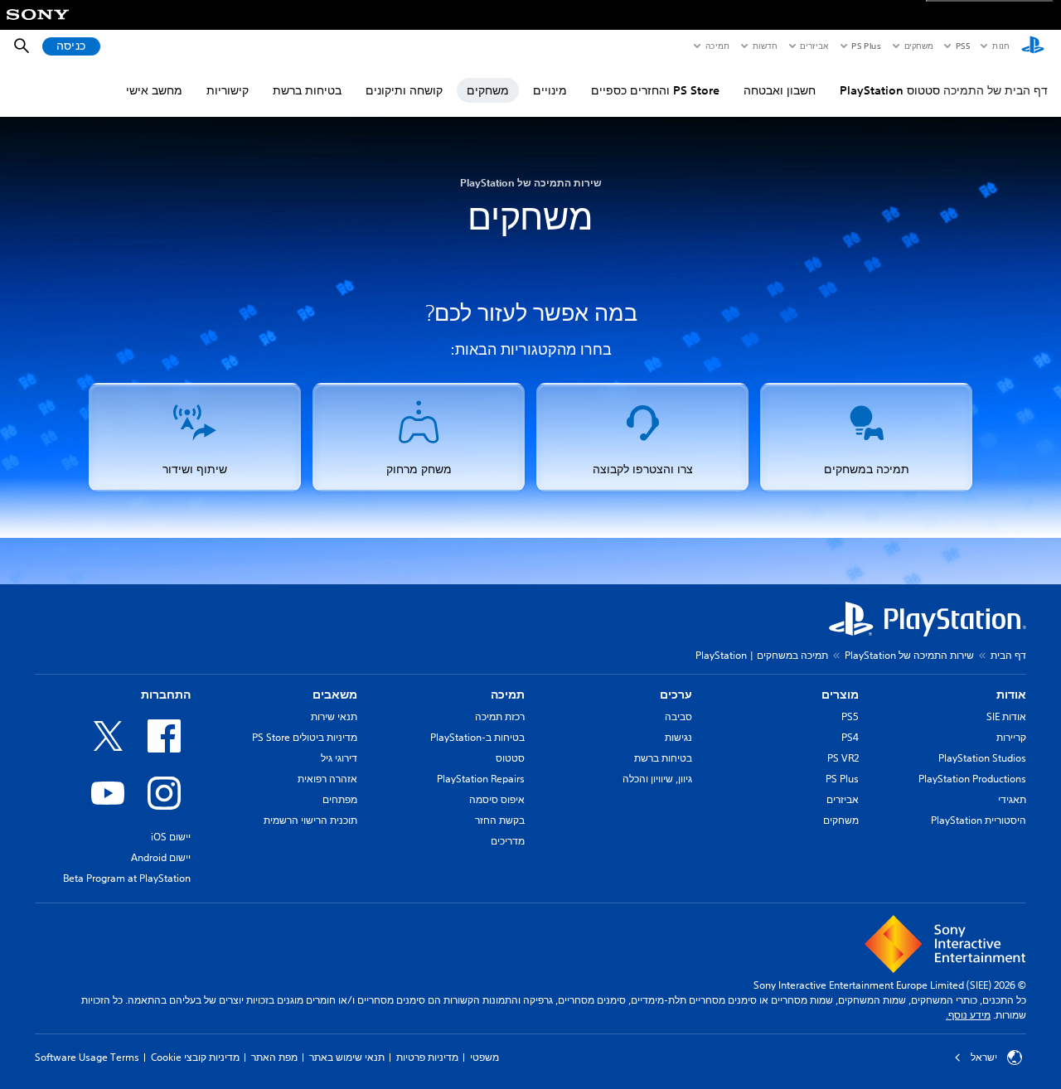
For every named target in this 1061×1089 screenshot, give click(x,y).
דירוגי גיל (339, 758)
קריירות (1011, 737)
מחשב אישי (154, 90)
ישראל (984, 1057)
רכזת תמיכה (500, 716)
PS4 (850, 737)
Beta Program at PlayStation (127, 878)
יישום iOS (171, 837)
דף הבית (1008, 655)
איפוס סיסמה (497, 799)
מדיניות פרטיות (427, 1057)
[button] (866, 437)
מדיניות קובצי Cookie (195, 1057)
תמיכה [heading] (508, 694)
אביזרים (814, 45)
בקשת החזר (500, 820)
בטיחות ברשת (307, 90)
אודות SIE (1006, 716)
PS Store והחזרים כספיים (655, 90)
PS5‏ (962, 45)
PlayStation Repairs (481, 779)
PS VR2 (843, 758)
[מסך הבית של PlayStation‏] (1033, 46)
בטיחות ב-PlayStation (477, 737)
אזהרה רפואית (327, 779)
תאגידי (1012, 799)
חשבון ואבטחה (780, 90)
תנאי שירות (334, 716)
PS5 (850, 716)
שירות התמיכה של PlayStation (909, 655)
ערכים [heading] (676, 694)
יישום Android (161, 857)
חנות (1000, 45)
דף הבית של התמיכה (995, 90)
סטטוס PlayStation (890, 90)
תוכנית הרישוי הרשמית (310, 820)
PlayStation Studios (982, 758)
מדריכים (508, 841)
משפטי (484, 1057)
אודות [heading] (1011, 694)
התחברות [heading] (166, 694)
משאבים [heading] (334, 694)
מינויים (550, 90)
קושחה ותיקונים (404, 90)
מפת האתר (274, 1057)
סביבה (678, 716)
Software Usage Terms (87, 1057)
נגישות (678, 737)
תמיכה (717, 45)
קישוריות (227, 90)
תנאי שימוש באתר (347, 1057)
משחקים (918, 45)
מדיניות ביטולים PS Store (304, 737)
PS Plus (865, 45)
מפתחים (339, 799)
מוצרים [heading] (840, 694)
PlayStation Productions (972, 779)
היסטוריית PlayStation (978, 820)
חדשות (764, 45)
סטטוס (510, 758)
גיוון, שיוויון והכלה (657, 779)
